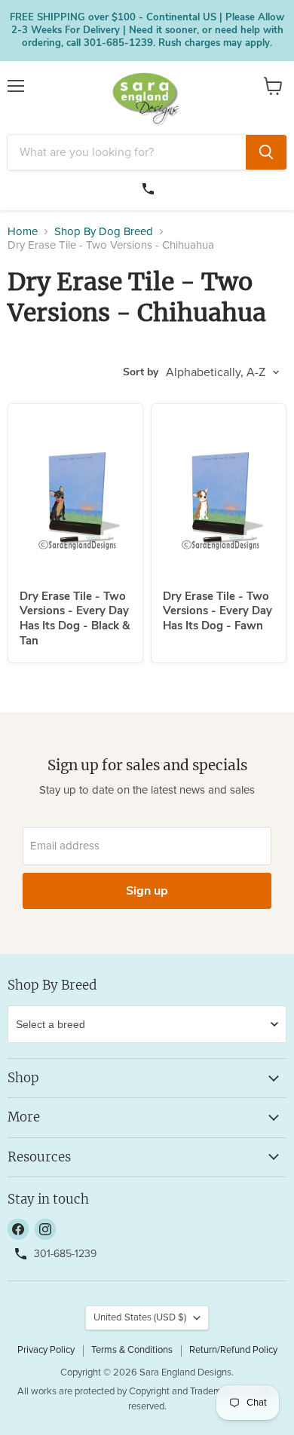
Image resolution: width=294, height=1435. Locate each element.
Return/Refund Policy (233, 1350)
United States (139, 1318)
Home (23, 231)
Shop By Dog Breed (103, 231)
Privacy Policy (46, 1350)
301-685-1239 (150, 187)
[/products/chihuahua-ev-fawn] (218, 496)
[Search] (266, 152)
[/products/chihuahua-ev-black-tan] (75, 496)
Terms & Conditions (132, 1350)
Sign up (147, 891)
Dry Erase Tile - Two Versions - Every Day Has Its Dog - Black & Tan (75, 618)
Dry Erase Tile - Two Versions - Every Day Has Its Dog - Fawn (217, 611)
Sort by (140, 372)
